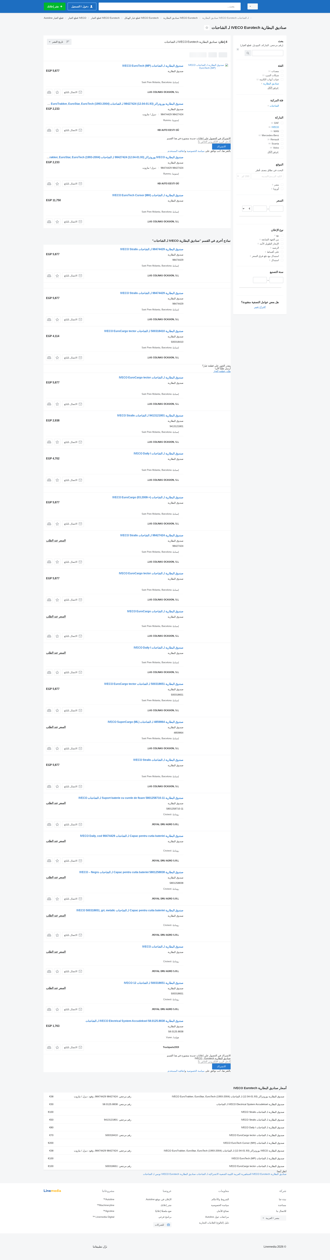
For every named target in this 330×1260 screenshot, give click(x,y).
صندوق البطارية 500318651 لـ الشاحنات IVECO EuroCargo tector (143, 683)
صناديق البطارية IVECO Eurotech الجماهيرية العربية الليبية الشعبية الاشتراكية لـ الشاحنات (241, 1174)
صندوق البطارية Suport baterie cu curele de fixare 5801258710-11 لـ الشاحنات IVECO (131, 797)
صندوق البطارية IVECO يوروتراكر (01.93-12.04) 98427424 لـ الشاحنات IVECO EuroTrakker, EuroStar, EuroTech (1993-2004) (107, 157)
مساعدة (282, 1205)
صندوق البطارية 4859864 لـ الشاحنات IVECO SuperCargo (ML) (145, 721)
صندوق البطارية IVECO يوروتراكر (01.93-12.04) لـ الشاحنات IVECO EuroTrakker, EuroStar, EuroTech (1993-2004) (224, 1150)
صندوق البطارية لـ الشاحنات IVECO (162, 946)
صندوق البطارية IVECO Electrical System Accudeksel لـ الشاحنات (250, 1104)
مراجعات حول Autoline (217, 1216)
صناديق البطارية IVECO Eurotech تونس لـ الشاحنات (169, 1174)
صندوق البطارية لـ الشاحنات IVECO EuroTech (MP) (152, 65)
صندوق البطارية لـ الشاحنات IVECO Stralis (158, 759)
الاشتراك (221, 146)
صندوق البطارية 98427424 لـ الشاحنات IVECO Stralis (151, 535)
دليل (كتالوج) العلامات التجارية (214, 1222)
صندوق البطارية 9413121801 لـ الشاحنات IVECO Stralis (150, 415)
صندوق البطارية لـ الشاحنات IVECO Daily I (158, 453)
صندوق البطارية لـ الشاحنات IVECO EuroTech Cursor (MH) (147, 195)
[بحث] (237, 6)
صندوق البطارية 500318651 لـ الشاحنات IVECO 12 (153, 982)
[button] (57, 92)
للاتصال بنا (281, 1211)
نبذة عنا (282, 1199)
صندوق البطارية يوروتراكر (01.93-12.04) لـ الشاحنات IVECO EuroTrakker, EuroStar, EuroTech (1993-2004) (228, 1096)
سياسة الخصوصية (196, 151)
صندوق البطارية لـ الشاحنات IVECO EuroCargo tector (151, 377)
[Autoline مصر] (274, 6)
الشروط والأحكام (220, 1199)
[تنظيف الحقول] (237, 49)
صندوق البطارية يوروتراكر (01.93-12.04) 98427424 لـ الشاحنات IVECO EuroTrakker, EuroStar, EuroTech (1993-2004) (112, 103)
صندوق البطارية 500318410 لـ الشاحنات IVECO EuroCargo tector (143, 331)
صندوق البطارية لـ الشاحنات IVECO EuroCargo (155, 611)
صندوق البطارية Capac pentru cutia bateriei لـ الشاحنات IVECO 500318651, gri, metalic (129, 910)
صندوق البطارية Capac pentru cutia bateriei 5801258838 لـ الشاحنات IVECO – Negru (131, 872)
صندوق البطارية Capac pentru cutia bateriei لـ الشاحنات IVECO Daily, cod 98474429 (131, 835)
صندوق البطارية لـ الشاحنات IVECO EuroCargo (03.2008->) (147, 497)
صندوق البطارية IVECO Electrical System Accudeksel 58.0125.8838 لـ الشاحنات (134, 1020)
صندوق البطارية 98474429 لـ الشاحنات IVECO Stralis (151, 249)
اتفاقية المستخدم (176, 151)
